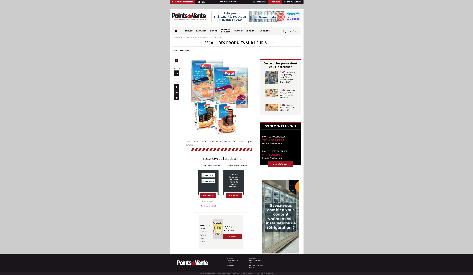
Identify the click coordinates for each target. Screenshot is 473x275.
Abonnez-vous (224, 273)
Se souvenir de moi (208, 202)
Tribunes (252, 263)
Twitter (259, 273)
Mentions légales (207, 273)
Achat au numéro (292, 2)
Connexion (208, 196)
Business (189, 31)
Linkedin (269, 273)
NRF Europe (271, 155)
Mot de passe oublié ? (208, 206)
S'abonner (275, 2)
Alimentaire (251, 31)
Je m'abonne (234, 196)
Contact (236, 273)
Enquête (213, 31)
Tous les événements (280, 164)
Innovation (201, 31)
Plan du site (248, 273)
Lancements (265, 31)
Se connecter (259, 2)
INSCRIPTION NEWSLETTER (182, 2)
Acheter (232, 236)
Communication (232, 260)
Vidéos (251, 267)
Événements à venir (256, 265)
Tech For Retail (274, 140)
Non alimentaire (255, 260)
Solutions (238, 31)
